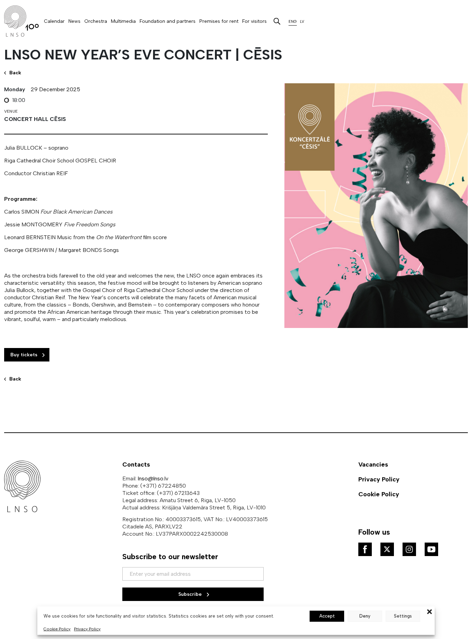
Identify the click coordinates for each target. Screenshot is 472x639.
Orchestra (95, 21)
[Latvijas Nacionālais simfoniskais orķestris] (21, 21)
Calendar (54, 21)
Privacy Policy (87, 629)
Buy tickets (24, 355)
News (74, 21)
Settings (403, 616)
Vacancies (373, 464)
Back (15, 379)
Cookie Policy (57, 629)
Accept (327, 616)
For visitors (254, 21)
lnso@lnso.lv (153, 478)
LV (302, 21)
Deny (364, 616)
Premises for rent (218, 21)
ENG (293, 21)
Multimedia (123, 21)
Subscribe (190, 594)
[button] (429, 611)
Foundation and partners (168, 21)
